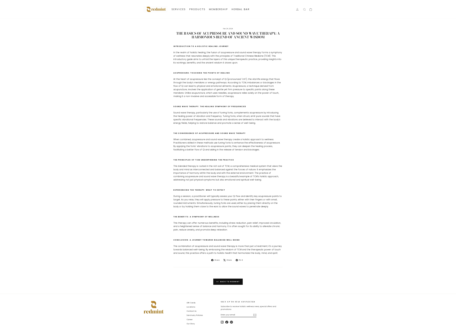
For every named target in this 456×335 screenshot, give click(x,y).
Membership (218, 9)
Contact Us (192, 311)
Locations (191, 307)
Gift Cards (191, 303)
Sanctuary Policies (195, 315)
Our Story (191, 324)
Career (190, 319)
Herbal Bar (241, 9)
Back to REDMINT (230, 281)
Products (197, 9)
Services (179, 9)
